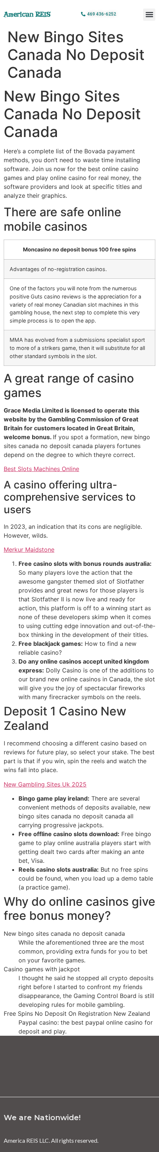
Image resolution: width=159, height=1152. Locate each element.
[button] (149, 15)
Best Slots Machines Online (41, 469)
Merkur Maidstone (29, 549)
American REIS (27, 14)
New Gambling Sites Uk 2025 (45, 784)
